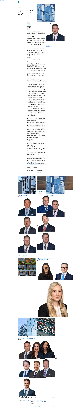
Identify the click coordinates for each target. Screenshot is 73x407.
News (29, 400)
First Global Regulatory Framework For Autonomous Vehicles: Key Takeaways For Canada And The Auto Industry (45, 337)
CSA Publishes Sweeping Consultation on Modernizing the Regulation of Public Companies (22, 338)
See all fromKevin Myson (20, 254)
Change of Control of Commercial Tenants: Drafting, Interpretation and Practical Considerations (31, 338)
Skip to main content (2, 0)
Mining (47, 44)
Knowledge (25, 400)
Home (18, 7)
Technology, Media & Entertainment (50, 47)
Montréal (45, 401)
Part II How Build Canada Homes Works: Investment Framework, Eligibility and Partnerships (45, 259)
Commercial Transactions (49, 45)
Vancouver (38, 401)
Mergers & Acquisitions (48, 46)
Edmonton (41, 400)
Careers (27, 400)
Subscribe (54, 397)
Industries (22, 400)
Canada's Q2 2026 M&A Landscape (23, 195)
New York (42, 401)
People (19, 400)
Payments (39, 406)
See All (27, 173)
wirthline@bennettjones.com (31, 171)
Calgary (31, 400)
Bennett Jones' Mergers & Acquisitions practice (32, 163)
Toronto (38, 400)
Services (20, 400)
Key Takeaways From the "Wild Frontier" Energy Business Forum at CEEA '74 (41, 192)
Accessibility (36, 406)
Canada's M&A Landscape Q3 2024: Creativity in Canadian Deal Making (50, 196)
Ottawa (44, 400)
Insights (20, 7)
